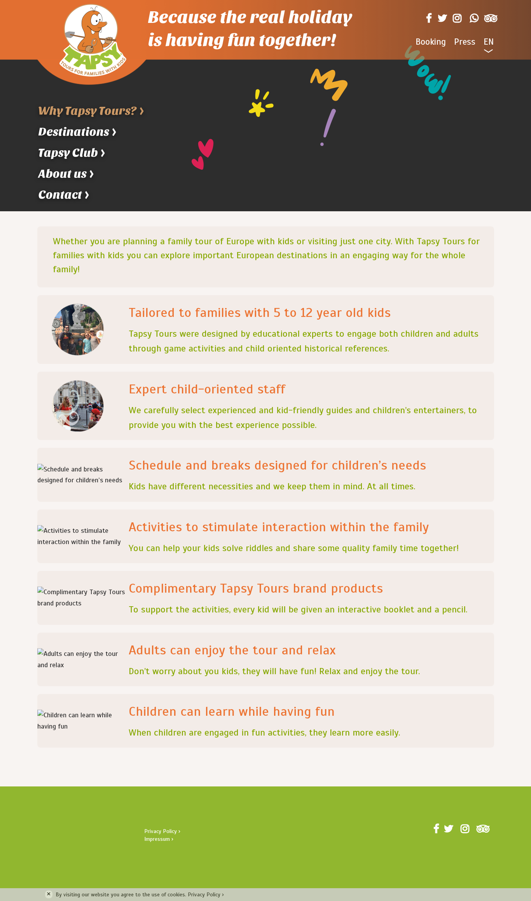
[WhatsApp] (473, 18)
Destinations (77, 132)
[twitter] (441, 18)
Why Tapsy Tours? (91, 111)
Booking (431, 41)
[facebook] (427, 18)
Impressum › (158, 839)
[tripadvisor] (489, 18)
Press (464, 41)
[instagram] (457, 18)
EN (489, 41)
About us (66, 174)
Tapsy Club (72, 153)
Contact (64, 195)
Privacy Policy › (162, 831)
